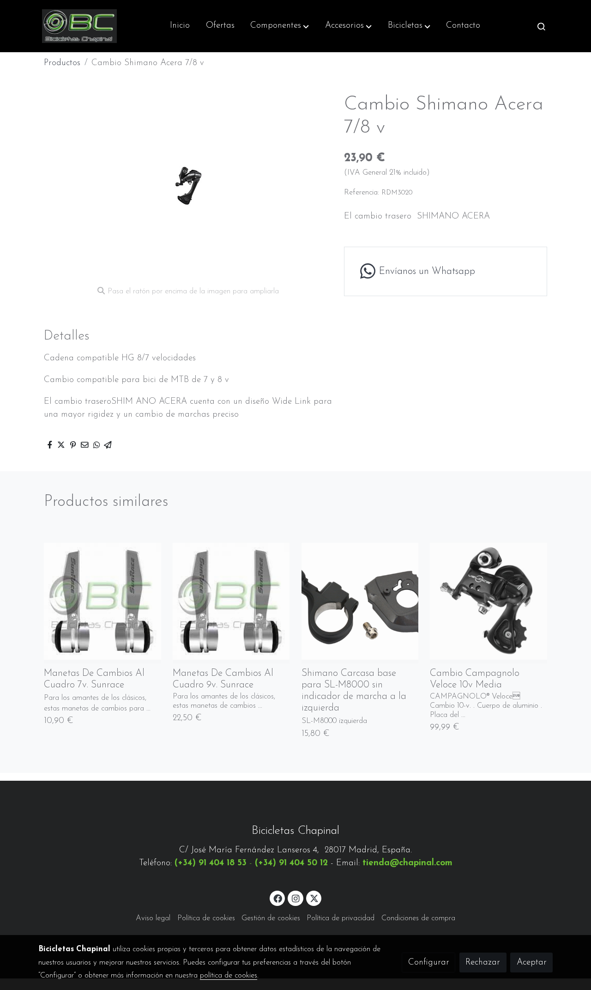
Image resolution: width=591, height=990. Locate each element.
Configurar (428, 962)
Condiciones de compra (418, 918)
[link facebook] (278, 897)
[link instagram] (295, 897)
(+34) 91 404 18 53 (211, 863)
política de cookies (228, 975)
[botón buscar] (541, 26)
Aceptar (532, 962)
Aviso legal (153, 918)
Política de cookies (206, 918)
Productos (62, 63)
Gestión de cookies (270, 918)
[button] (279, 26)
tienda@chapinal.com (407, 863)
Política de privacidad (340, 918)
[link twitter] (314, 897)
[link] (79, 26)
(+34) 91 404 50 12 (291, 863)
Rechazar (482, 962)
